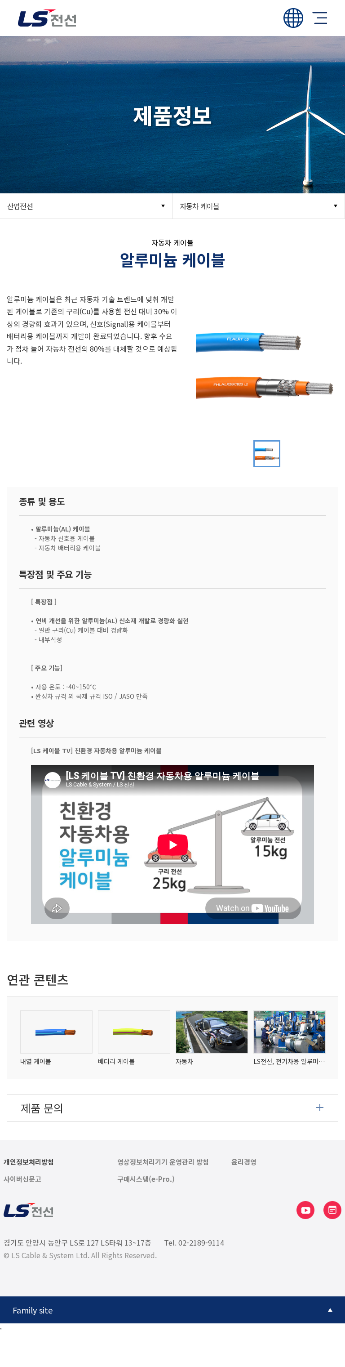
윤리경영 (244, 1162)
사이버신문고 (22, 1179)
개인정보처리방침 (29, 1162)
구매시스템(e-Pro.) (146, 1179)
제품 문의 (42, 1108)
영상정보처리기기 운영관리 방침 (163, 1162)
